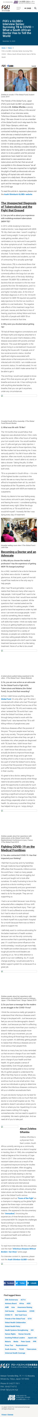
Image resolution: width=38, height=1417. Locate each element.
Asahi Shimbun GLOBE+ (18, 1259)
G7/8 (29, 1319)
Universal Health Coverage (15, 1353)
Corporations (22, 1311)
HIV (32, 1330)
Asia (13, 1307)
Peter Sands (25, 1342)
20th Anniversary (11, 1300)
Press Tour (9, 1345)
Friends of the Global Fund (15, 1319)
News (10, 48)
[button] (35, 8)
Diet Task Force (21, 1315)
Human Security (24, 1334)
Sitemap (10, 1414)
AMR (7, 1307)
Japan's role (32, 1338)
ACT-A (23, 1300)
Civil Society (9, 1311)
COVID (31, 1311)
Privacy (4, 1414)
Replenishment (21, 1345)
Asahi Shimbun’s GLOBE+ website (18, 194)
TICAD (21, 1349)
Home (4, 48)
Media (16, 1342)
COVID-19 (8, 1315)
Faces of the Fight (25, 1198)
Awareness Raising (25, 1307)
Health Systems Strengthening (16, 1330)
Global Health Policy (12, 1326)
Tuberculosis (31, 1349)
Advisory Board (11, 1303)
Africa (21, 1303)
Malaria (8, 1342)
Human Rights (10, 1334)
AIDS (29, 1303)
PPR (34, 1342)
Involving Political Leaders (15, 1338)
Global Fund (6, 699)
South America (10, 1349)
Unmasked (9, 1213)
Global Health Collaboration (15, 1323)
